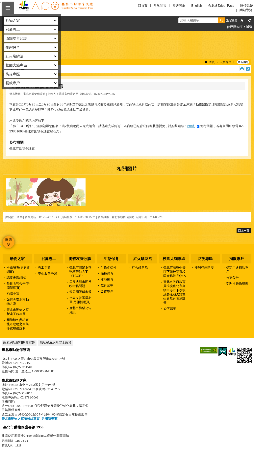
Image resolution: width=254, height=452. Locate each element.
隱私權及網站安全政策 (55, 342)
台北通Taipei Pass (221, 5)
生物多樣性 (108, 267)
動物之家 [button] (13, 21)
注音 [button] (247, 68)
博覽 (249, 27)
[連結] (191, 126)
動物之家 (17, 259)
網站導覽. (246, 10)
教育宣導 (107, 285)
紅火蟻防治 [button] (14, 56)
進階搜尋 (231, 20)
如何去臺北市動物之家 (18, 301)
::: (1, 245)
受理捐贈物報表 (237, 283)
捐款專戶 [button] (13, 83)
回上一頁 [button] (243, 230)
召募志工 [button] (13, 30)
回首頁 (142, 5)
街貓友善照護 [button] (16, 38)
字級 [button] (242, 20)
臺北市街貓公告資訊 (80, 310)
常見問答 (160, 5)
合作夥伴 (107, 291)
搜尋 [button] (221, 20)
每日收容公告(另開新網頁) (18, 285)
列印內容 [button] (241, 68)
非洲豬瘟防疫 (204, 267)
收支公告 (232, 277)
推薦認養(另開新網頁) (18, 269)
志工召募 (44, 267)
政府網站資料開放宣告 (19, 342)
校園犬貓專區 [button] (16, 65)
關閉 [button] (8, 8)
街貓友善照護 (80, 259)
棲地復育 (107, 279)
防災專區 (205, 259)
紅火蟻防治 (142, 259)
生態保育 (111, 259)
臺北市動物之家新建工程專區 (18, 312)
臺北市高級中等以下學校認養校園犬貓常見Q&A (174, 272)
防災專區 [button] (13, 74)
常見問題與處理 (80, 292)
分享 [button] (249, 20)
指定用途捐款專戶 (237, 269)
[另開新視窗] (208, 350)
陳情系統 (246, 5)
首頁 (212, 62)
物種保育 (107, 273)
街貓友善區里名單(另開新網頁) (80, 300)
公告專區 (225, 62)
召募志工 (48, 259)
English (196, 5)
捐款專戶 (236, 259)
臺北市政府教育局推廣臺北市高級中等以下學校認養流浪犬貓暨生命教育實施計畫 (174, 292)
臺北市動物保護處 (55, 8)
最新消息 (243, 62)
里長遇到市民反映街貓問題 (80, 284)
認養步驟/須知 (16, 277)
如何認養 (169, 308)
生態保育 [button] (13, 47)
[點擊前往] (46, 192)
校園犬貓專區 (174, 259)
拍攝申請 (13, 293)
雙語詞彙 (178, 5)
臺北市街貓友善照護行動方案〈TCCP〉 (80, 272)
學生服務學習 (47, 273)
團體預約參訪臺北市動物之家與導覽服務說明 (18, 324)
